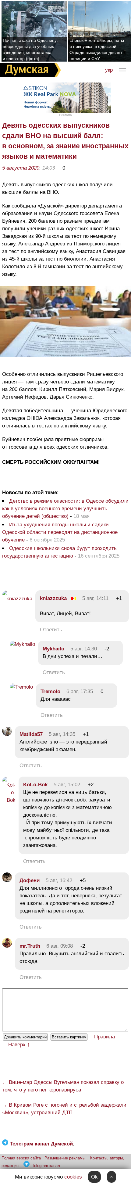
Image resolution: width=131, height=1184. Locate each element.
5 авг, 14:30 (83, 649)
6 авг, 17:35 (79, 691)
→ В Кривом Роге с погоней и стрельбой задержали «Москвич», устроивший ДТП (64, 1108)
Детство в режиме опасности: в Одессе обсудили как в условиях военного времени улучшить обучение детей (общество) (65, 508)
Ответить (51, 629)
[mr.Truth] (7, 946)
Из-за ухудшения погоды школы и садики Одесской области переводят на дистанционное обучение (60, 532)
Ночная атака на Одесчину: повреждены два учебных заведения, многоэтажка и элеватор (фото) (30, 49)
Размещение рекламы (64, 1158)
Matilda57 (31, 734)
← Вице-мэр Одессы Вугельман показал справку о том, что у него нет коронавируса (63, 1086)
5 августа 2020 (20, 168)
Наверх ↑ (19, 1044)
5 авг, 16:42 (59, 880)
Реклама (65, 114)
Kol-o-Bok (35, 785)
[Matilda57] (7, 734)
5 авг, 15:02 (67, 785)
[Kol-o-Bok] (9, 800)
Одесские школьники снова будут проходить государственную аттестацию (59, 552)
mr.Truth (29, 946)
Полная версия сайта (21, 1158)
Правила (104, 1037)
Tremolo (50, 691)
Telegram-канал (46, 1165)
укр (109, 70)
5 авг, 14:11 (95, 598)
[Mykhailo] (22, 644)
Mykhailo (53, 649)
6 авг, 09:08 (59, 946)
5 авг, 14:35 (62, 734)
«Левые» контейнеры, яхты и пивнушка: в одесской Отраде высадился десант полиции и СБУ (96, 49)
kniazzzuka (53, 598)
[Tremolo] (21, 687)
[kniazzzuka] (17, 598)
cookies (73, 1177)
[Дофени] (7, 880)
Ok (94, 1177)
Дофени (29, 880)
